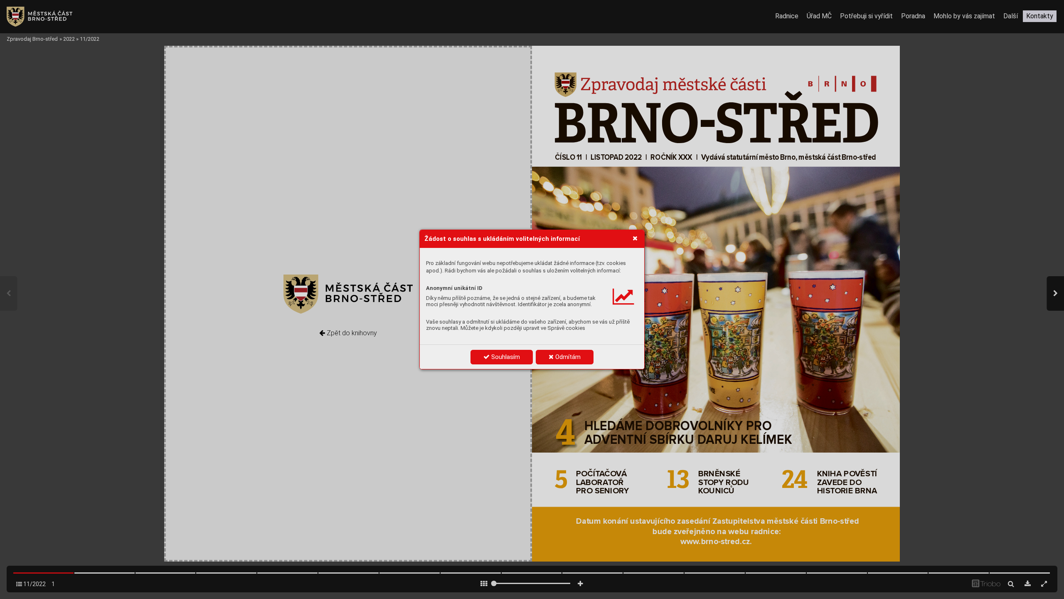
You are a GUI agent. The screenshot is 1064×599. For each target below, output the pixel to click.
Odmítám (567, 357)
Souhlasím (505, 357)
